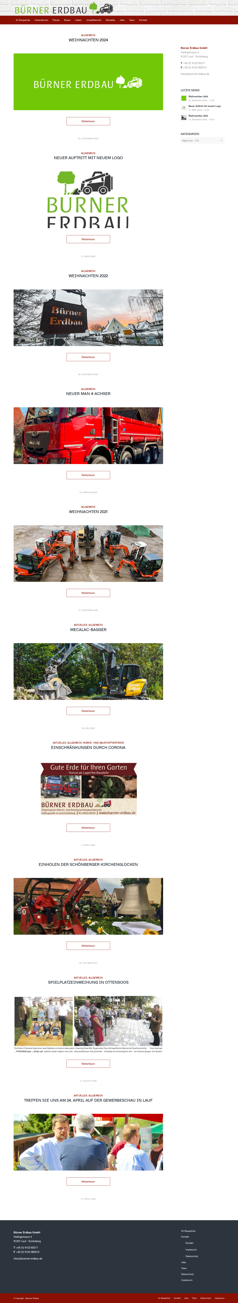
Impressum (191, 1249)
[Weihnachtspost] (88, 81)
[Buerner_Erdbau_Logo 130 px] (64, 8)
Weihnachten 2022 (88, 275)
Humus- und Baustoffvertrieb (103, 742)
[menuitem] (23, 20)
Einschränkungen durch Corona (88, 747)
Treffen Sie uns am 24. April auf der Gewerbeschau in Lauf (88, 1100)
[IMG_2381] (88, 553)
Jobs (183, 1262)
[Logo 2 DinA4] (88, 199)
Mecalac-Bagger (88, 629)
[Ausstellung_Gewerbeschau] (88, 1142)
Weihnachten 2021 (88, 511)
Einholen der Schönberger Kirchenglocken (88, 864)
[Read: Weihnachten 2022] (184, 117)
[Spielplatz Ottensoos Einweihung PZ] (88, 1024)
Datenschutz (192, 1256)
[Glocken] (88, 906)
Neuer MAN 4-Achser (88, 393)
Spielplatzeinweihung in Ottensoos (88, 982)
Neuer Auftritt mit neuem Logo (88, 157)
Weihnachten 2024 (88, 39)
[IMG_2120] (88, 317)
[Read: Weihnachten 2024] (184, 98)
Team (184, 1268)
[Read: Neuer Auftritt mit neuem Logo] (184, 108)
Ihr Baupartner (188, 1231)
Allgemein (88, 35)
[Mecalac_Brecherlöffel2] (88, 671)
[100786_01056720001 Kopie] (88, 789)
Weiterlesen (88, 121)
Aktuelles (80, 624)
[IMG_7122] (88, 435)
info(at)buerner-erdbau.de (195, 74)
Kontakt (185, 1236)
